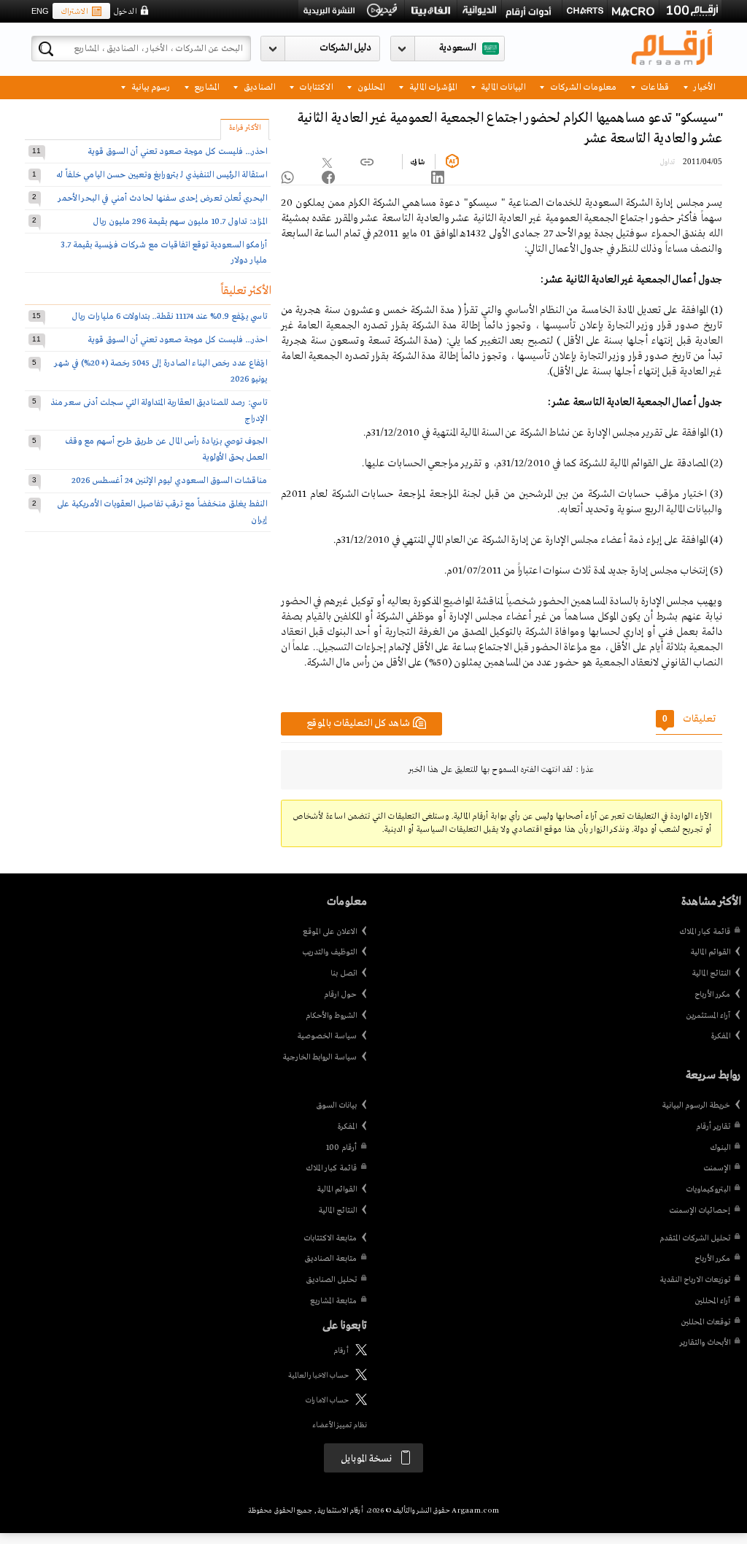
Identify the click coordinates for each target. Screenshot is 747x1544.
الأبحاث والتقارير (705, 1343)
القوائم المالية (710, 952)
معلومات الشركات (582, 86)
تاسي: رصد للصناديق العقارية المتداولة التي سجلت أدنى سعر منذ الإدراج (158, 410)
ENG (40, 11)
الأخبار (703, 86)
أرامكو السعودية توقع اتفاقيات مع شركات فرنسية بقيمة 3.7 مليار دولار (164, 252)
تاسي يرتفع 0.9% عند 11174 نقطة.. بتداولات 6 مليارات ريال (169, 316)
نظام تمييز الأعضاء (339, 1425)
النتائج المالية (711, 973)
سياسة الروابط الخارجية (319, 1057)
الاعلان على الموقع (330, 932)
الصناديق (258, 86)
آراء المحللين (712, 1301)
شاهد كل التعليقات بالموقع (358, 723)
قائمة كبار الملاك (704, 932)
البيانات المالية (502, 86)
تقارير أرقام (713, 1127)
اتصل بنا (343, 973)
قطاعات (653, 86)
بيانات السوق (336, 1105)
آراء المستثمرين (708, 1016)
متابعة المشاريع (333, 1301)
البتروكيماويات (708, 1189)
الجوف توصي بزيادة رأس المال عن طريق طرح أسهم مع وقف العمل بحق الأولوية (166, 449)
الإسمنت (716, 1168)
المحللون (369, 86)
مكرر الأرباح (712, 994)
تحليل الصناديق (331, 1280)
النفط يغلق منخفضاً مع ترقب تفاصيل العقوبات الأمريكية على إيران (162, 511)
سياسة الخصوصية (327, 1036)
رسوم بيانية (149, 86)
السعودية (457, 48)
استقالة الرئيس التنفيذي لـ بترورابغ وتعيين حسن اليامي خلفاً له (161, 174)
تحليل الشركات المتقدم (694, 1238)
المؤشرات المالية (432, 86)
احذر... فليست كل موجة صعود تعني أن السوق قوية (177, 151)
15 (36, 316)
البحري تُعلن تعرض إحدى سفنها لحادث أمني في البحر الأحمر (162, 198)
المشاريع (205, 86)
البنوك (720, 1148)
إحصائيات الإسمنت (699, 1210)
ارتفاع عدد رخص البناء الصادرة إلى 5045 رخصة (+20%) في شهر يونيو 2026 (161, 371)
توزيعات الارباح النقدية (694, 1280)
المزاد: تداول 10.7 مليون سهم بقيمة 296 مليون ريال (180, 221)
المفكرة (720, 1036)
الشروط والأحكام (331, 1016)
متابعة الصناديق (330, 1259)
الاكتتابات (315, 86)
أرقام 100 (341, 1148)
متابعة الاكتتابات (330, 1238)
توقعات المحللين (705, 1322)
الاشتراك (74, 12)
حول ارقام (340, 994)
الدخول (124, 12)
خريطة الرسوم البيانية (696, 1105)
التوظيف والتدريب (329, 952)
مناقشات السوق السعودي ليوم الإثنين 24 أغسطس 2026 (169, 480)
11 (36, 151)
